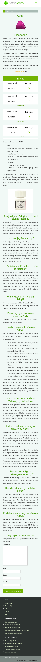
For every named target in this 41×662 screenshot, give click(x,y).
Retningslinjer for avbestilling (13, 644)
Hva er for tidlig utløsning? (12, 627)
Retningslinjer (9, 606)
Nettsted (5, 582)
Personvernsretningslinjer (12, 649)
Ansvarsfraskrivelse (10, 652)
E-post (5, 575)
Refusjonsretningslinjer (11, 646)
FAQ (6, 609)
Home (7, 11)
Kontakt (7, 611)
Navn (5, 568)
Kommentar (6, 544)
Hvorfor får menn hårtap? (12, 625)
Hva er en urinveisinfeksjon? (13, 633)
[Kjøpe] (29, 88)
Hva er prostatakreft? (11, 622)
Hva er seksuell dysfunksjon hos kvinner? (17, 630)
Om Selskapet (9, 603)
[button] (5, 78)
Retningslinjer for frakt (11, 641)
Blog (6, 614)
